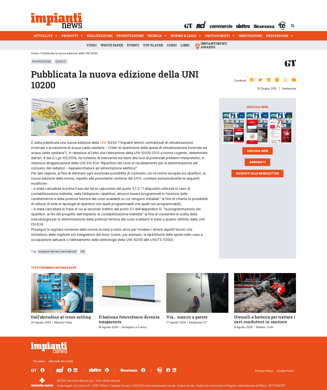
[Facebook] (42, 370)
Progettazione (130, 36)
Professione (277, 36)
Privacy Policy (264, 370)
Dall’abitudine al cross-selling (61, 317)
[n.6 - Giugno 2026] (258, 128)
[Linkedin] (75, 370)
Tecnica (154, 36)
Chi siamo (39, 361)
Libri (185, 45)
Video (91, 45)
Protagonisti (217, 36)
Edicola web (257, 151)
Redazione (289, 88)
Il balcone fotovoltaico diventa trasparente (129, 319)
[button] (293, 26)
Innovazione (250, 36)
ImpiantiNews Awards (214, 45)
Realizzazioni (100, 36)
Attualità (43, 36)
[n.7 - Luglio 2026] (234, 128)
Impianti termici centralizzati (57, 251)
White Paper (111, 45)
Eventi (133, 45)
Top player (153, 45)
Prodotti (70, 36)
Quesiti (60, 61)
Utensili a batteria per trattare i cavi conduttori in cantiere (264, 319)
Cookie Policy (285, 370)
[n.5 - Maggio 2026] (281, 128)
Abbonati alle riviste (61, 361)
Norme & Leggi (183, 36)
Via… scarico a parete (187, 317)
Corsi (172, 45)
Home (34, 53)
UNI (103, 143)
